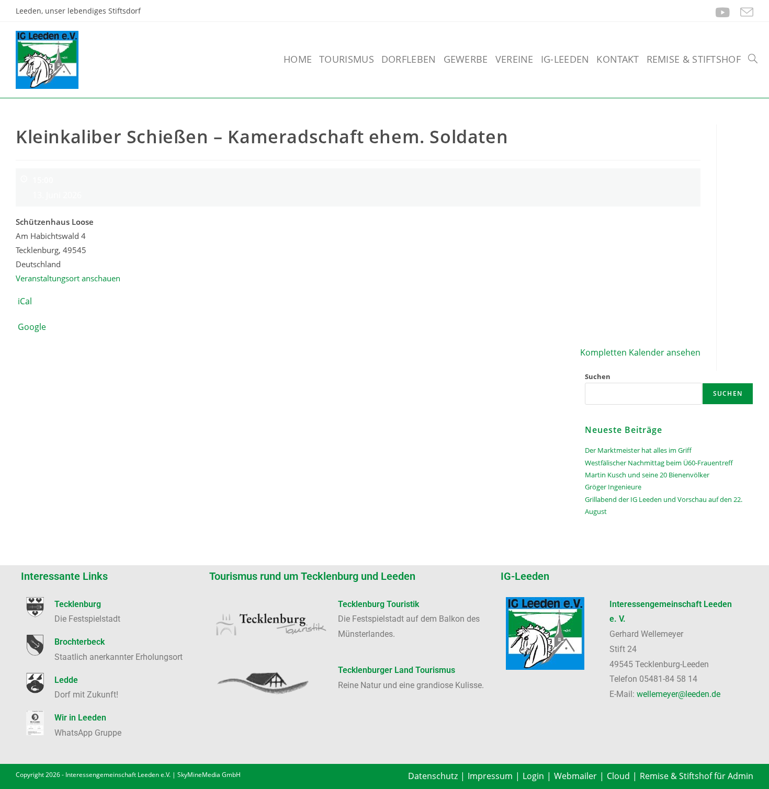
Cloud (618, 776)
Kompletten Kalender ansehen (640, 352)
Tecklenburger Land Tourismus (396, 670)
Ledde (66, 680)
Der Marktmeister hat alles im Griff (638, 450)
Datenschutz (433, 776)
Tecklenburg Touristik (378, 604)
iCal (25, 301)
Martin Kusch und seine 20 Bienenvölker (647, 474)
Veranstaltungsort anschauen (68, 278)
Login (533, 776)
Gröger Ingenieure (613, 486)
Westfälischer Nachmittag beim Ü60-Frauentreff (659, 462)
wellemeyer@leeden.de (678, 694)
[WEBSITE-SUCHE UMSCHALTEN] (752, 59)
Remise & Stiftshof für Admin (696, 776)
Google (32, 327)
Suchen (597, 376)
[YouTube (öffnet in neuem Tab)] (722, 12)
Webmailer (575, 776)
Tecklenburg (77, 604)
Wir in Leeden (80, 718)
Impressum (490, 776)
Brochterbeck (79, 642)
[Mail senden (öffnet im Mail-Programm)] (744, 12)
